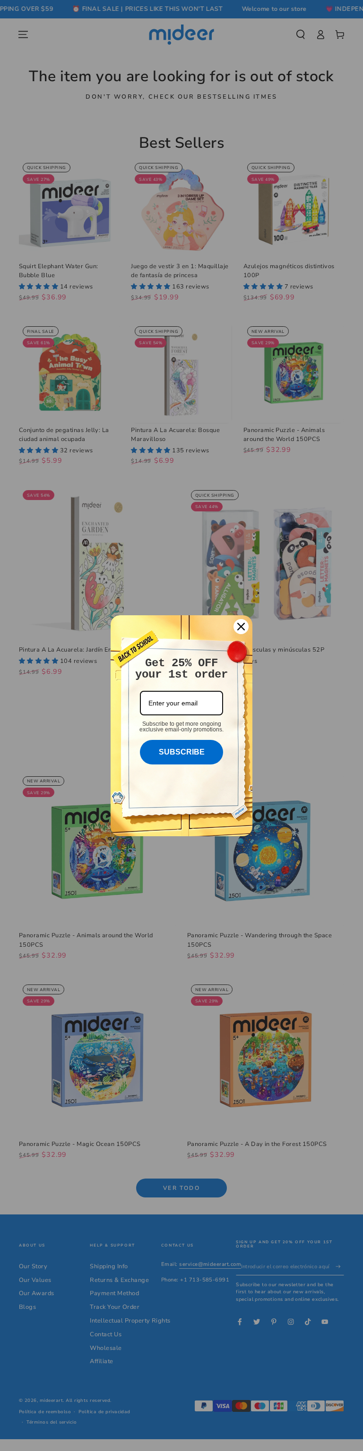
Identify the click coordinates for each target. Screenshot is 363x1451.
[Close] (241, 626)
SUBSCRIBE (182, 752)
